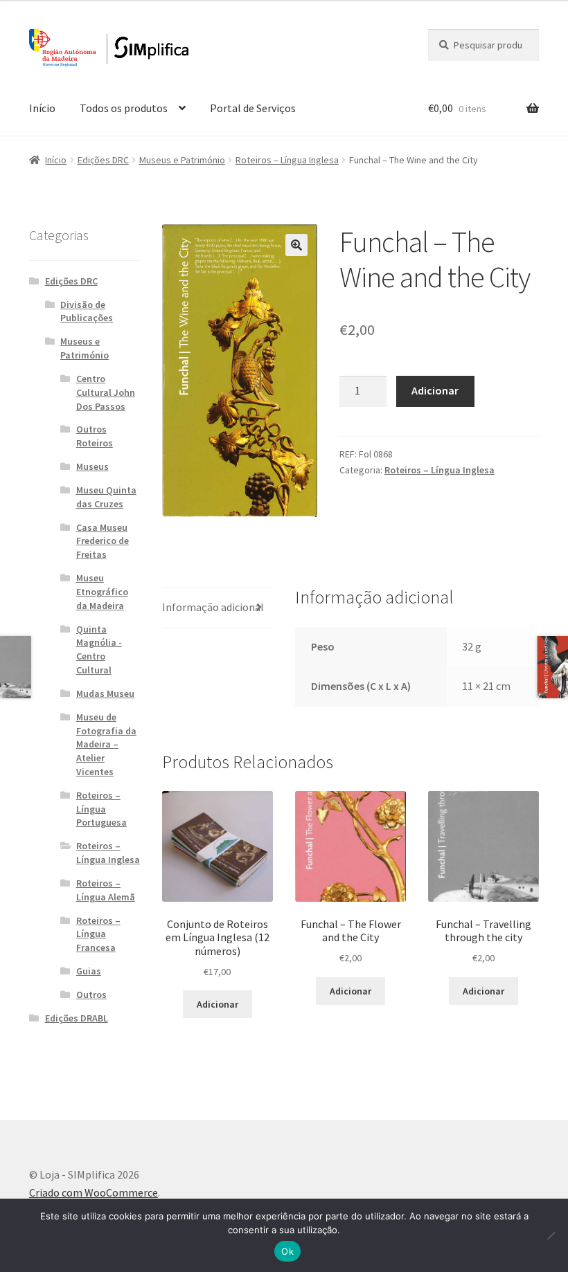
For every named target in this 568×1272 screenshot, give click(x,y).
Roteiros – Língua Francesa (98, 934)
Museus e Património (182, 160)
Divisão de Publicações (86, 311)
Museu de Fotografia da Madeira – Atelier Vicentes (106, 744)
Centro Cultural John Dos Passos (105, 392)
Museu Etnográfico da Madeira (102, 592)
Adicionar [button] (217, 1004)
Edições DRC (103, 160)
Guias (88, 971)
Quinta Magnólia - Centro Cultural (99, 649)
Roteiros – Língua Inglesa (287, 160)
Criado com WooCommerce (93, 1192)
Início (42, 108)
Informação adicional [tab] (213, 607)
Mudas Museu (105, 693)
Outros (91, 994)
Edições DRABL (76, 1018)
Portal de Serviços (253, 108)
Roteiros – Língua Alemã (105, 890)
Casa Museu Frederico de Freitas (102, 541)
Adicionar (435, 390)
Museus (92, 466)
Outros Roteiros (94, 436)
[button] (296, 245)
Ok (287, 1251)
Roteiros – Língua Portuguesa (101, 809)
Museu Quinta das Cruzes (106, 497)
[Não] (551, 1235)
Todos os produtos (124, 108)
